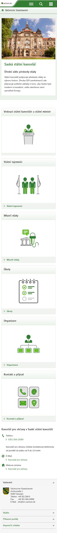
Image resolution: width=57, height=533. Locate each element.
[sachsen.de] (7, 3)
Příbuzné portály (10, 519)
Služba (6, 513)
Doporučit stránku (11, 525)
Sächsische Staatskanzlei (22, 489)
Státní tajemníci (14, 206)
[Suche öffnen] (41, 4)
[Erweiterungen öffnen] (51, 4)
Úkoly (9, 311)
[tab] (28, 483)
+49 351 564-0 (24, 496)
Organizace (12, 365)
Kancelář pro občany (17, 460)
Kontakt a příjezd (15, 419)
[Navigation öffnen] (31, 4)
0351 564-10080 (16, 439)
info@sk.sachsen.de (26, 502)
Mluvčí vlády (13, 260)
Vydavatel (7, 483)
